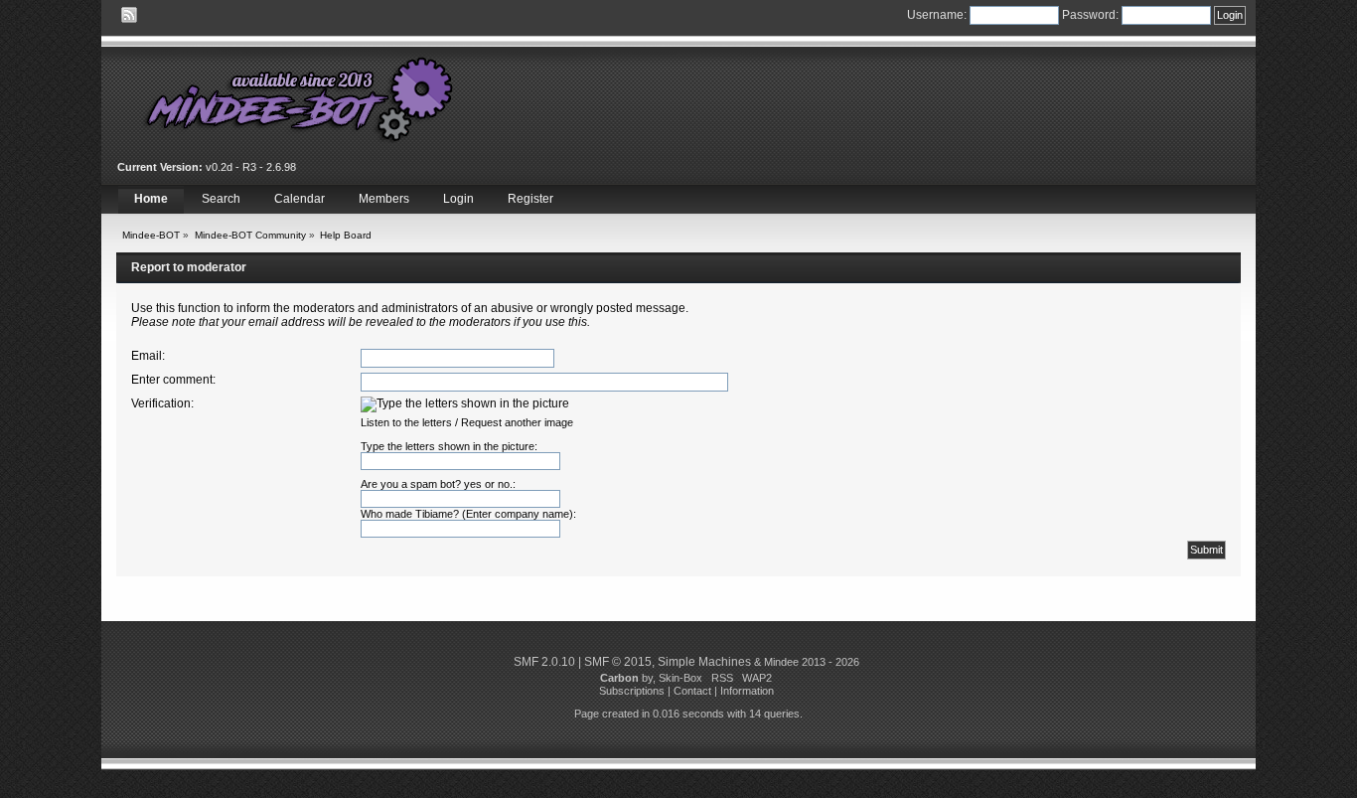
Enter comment (172, 380)
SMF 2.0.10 (544, 662)
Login (458, 199)
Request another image (517, 422)
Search (221, 199)
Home (151, 199)
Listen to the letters (406, 422)
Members (384, 199)
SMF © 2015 (618, 662)
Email (146, 356)
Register (530, 199)
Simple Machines (704, 662)
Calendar (299, 199)
